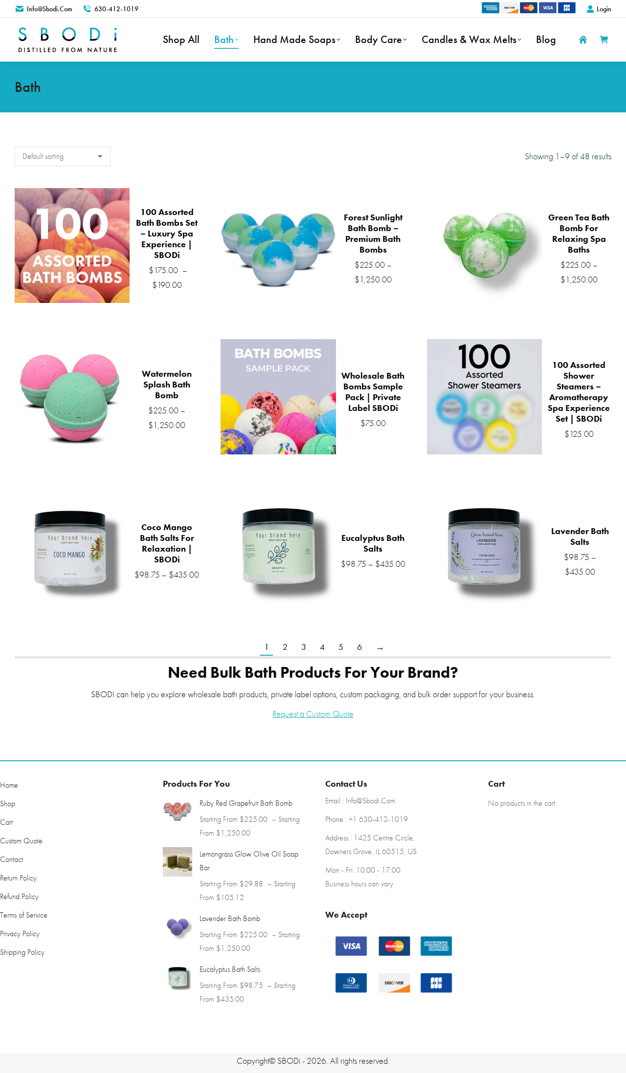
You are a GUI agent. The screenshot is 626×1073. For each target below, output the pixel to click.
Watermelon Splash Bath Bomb (167, 384)
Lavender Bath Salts (580, 536)
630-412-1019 (116, 8)
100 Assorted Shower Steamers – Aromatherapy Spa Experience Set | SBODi (579, 391)
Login (604, 8)
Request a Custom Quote (313, 713)
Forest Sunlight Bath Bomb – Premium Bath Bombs (373, 233)
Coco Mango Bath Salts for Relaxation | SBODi (167, 543)
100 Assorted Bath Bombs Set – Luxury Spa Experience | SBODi (167, 233)
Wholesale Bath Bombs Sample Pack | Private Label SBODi (372, 391)
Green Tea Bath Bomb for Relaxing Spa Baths (578, 233)
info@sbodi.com (49, 8)
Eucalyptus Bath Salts (372, 543)
